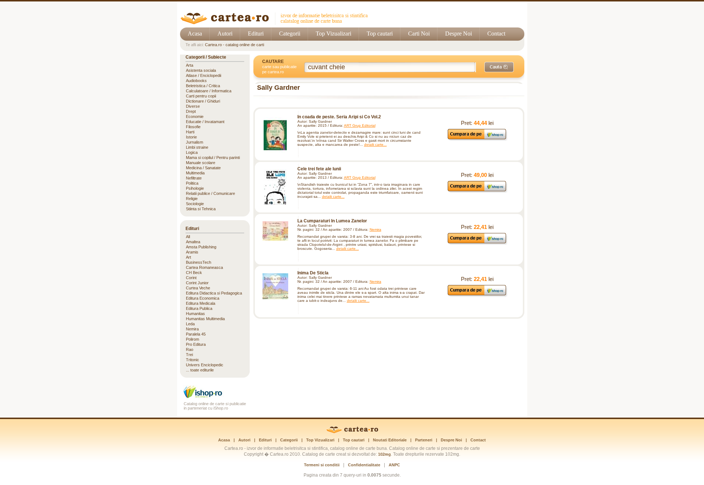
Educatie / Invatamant (205, 121)
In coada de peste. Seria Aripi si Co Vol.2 (339, 116)
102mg (384, 454)
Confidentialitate (364, 465)
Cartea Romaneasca (204, 267)
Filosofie (193, 127)
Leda (190, 324)
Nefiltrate (194, 178)
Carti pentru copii (201, 96)
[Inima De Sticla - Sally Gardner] (275, 286)
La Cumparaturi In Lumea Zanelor (332, 220)
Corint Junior (197, 283)
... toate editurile (200, 370)
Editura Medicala (200, 303)
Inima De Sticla (313, 272)
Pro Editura (196, 344)
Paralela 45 (196, 334)
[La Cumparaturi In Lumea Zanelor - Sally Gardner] (275, 231)
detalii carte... (375, 144)
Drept (191, 111)
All (188, 236)
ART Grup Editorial (359, 125)
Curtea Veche (198, 288)
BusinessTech (198, 262)
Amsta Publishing (201, 247)
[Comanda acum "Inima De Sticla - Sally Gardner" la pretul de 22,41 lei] (477, 295)
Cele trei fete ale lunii (319, 168)
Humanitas (195, 313)
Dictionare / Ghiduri (203, 101)
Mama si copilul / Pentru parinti (213, 157)
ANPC (394, 465)
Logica (192, 152)
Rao (189, 349)
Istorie (191, 137)
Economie (194, 116)
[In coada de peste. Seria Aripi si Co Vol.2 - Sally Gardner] (275, 135)
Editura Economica (202, 298)
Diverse (193, 106)
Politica (192, 183)
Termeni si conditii (322, 465)
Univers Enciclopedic (204, 365)
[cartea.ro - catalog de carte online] (276, 23)
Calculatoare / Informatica (208, 91)
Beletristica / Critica (203, 86)
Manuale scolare (200, 162)
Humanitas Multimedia (205, 318)
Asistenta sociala (201, 70)
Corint (191, 277)
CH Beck (194, 272)
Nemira (375, 229)
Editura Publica (199, 308)
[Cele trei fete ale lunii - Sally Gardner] (275, 187)
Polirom (192, 339)
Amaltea (193, 242)
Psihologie (195, 188)
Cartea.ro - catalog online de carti (234, 44)
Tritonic (192, 360)
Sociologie (195, 203)
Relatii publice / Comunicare (210, 193)
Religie (192, 198)
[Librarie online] (215, 397)
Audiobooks (196, 80)
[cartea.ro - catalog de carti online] (352, 432)
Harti (190, 132)
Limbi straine (197, 147)
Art (188, 257)
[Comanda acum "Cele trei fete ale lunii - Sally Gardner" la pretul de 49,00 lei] (477, 191)
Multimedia (195, 173)
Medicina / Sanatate (203, 168)
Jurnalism (194, 142)
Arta (189, 65)
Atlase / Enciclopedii (203, 75)
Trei (189, 354)
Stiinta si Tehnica (201, 209)
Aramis (192, 252)
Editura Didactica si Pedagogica (214, 293)
